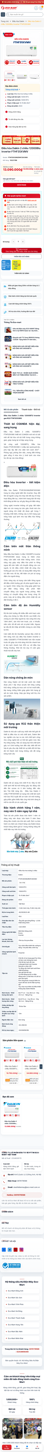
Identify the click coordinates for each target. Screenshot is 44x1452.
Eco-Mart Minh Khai (15, 1338)
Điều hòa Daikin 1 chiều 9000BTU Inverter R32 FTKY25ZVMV (11, 1067)
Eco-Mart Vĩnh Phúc (16, 1304)
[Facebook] (4, 1250)
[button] (12, 89)
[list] (22, 1428)
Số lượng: (6, 242)
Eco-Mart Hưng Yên (15, 1325)
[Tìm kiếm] (8, 14)
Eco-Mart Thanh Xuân (16, 1318)
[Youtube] (15, 1250)
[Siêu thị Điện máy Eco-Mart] (9, 8)
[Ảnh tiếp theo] (39, 1428)
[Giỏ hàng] (41, 8)
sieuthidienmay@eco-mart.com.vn (26, 1187)
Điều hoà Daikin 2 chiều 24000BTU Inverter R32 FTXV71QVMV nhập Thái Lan (31, 1067)
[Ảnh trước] (5, 1428)
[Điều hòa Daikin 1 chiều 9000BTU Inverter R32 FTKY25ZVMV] (12, 1055)
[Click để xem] (22, 51)
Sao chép (22, 882)
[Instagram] (21, 1250)
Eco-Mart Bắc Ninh (15, 1331)
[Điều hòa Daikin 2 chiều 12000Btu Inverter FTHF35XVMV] (11, 1110)
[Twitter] (10, 1250)
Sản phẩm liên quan (13, 1040)
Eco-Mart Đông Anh (15, 1291)
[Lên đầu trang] (40, 1431)
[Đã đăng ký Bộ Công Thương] (11, 1265)
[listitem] (12, 1428)
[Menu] (3, 14)
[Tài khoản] (36, 8)
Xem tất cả (22, 399)
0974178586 (21, 185)
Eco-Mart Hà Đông (15, 1311)
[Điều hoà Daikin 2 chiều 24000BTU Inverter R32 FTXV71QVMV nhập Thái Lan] (32, 1055)
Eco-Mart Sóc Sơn (15, 1298)
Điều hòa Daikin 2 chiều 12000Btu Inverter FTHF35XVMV (11, 1122)
